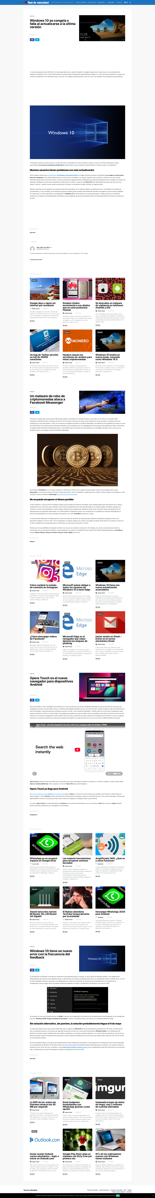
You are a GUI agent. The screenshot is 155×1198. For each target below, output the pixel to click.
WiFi (125, 1190)
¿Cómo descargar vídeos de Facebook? (43, 637)
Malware (32, 541)
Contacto (129, 1192)
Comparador (110, 2)
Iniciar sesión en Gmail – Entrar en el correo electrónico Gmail (108, 638)
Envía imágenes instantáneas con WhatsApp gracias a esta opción (76, 1105)
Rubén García (36, 308)
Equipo (130, 1190)
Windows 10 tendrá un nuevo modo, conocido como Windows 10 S (108, 357)
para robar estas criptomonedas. (67, 494)
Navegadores (33, 814)
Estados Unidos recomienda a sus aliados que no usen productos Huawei (76, 306)
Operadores (101, 2)
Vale (118, 1195)
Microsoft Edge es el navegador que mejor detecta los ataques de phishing (75, 640)
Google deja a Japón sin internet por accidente (43, 304)
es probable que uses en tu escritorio (48, 794)
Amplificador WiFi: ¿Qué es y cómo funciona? (110, 859)
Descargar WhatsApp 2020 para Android (110, 912)
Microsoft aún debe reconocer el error (75, 1047)
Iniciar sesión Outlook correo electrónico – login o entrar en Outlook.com (44, 1156)
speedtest (100, 864)
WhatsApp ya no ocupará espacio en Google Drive (43, 859)
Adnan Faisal (68, 313)
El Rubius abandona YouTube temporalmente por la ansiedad (76, 914)
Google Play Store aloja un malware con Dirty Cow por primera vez (77, 1156)
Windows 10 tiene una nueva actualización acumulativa (107, 587)
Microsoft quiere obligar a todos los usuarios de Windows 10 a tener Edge (76, 587)
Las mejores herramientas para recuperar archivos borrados (77, 860)
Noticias (119, 2)
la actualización (62, 175)
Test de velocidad (81, 2)
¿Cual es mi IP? (91, 2)
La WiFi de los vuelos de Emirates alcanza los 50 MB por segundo (43, 1104)
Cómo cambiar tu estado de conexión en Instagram (44, 586)
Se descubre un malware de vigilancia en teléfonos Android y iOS (109, 305)
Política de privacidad (118, 1192)
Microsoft (32, 232)
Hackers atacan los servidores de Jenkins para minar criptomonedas (77, 357)
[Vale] (153, 1195)
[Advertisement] (77, 57)
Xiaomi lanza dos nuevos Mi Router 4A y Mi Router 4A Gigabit (43, 914)
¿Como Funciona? (104, 1190)
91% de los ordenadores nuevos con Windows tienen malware (108, 1156)
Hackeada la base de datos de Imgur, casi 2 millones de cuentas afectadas (110, 1104)
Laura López (35, 864)
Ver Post (32, 321)
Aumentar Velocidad (116, 1190)
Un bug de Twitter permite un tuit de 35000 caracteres (44, 357)
